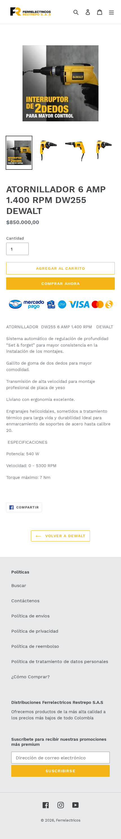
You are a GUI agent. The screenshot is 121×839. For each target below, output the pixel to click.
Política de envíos (30, 616)
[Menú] (111, 12)
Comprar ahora (60, 283)
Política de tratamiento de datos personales (59, 661)
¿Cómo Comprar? (30, 676)
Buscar (18, 585)
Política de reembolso (35, 646)
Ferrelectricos (68, 820)
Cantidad (15, 238)
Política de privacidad (34, 631)
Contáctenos (25, 600)
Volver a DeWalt (65, 536)
